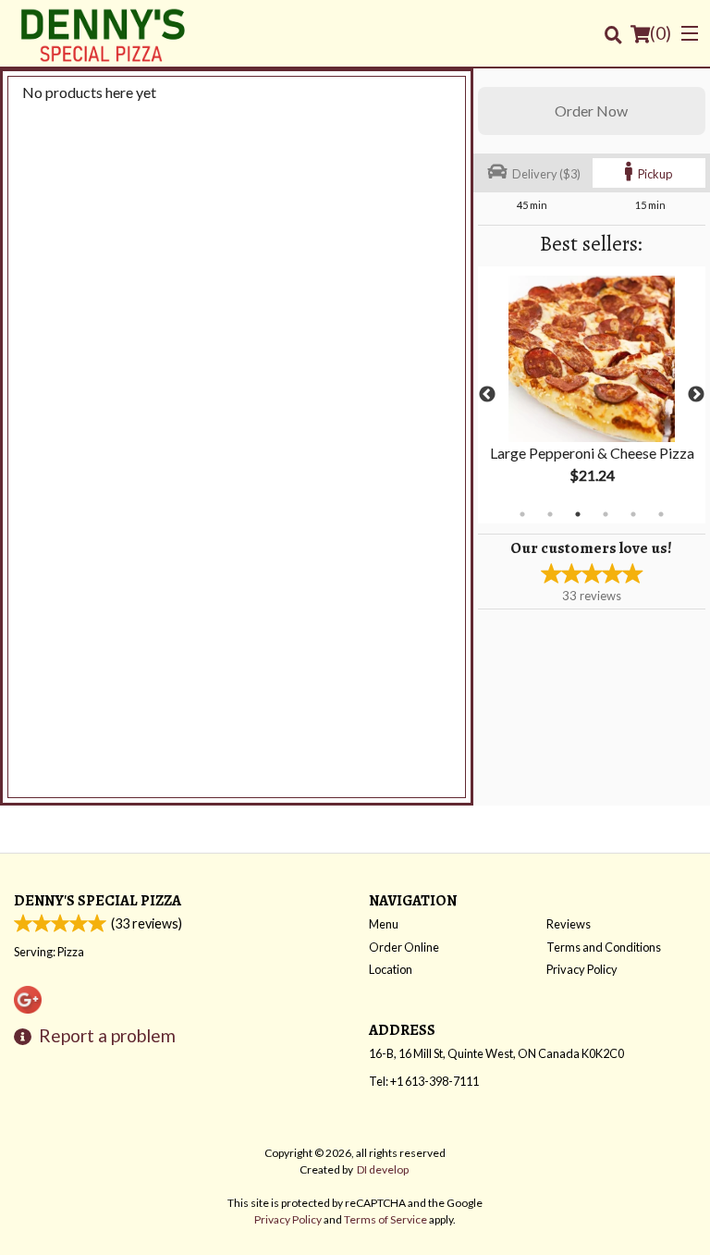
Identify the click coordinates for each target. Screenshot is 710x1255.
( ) (660, 32)
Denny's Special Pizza (97, 900)
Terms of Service (385, 1219)
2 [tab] (550, 514)
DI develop (383, 1169)
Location (390, 969)
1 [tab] (522, 514)
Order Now (591, 110)
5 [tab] (633, 514)
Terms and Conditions (603, 947)
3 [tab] (578, 514)
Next (696, 395)
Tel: (424, 1081)
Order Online (404, 947)
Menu (383, 924)
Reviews (568, 924)
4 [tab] (605, 514)
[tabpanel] (592, 395)
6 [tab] (661, 514)
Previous (487, 395)
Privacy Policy (582, 969)
